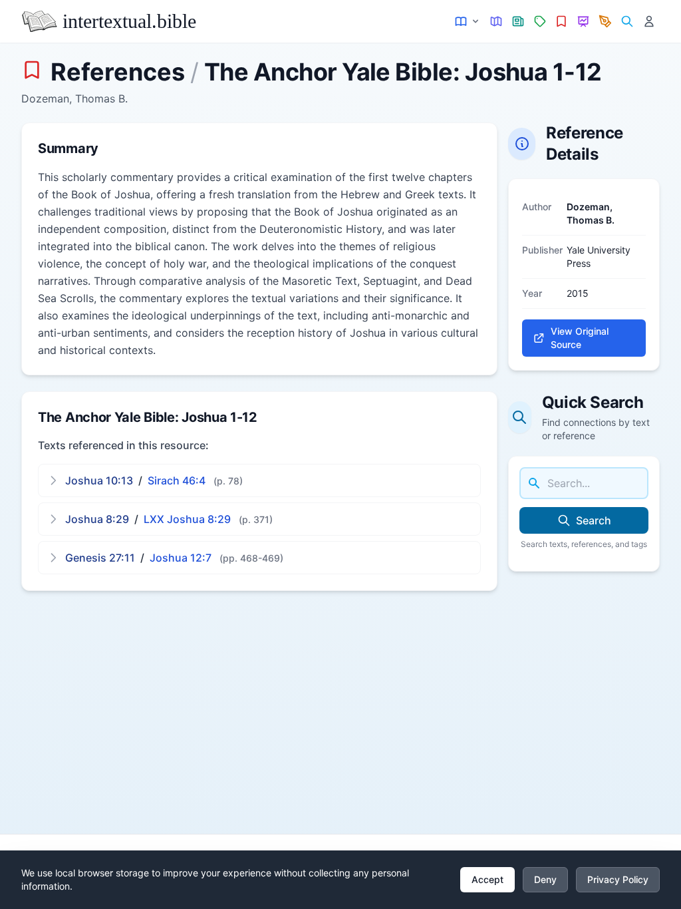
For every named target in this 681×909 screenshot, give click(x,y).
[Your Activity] (649, 22)
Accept (487, 879)
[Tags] (540, 22)
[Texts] (467, 22)
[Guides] (496, 22)
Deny (545, 879)
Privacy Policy (617, 879)
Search (593, 520)
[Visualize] (584, 22)
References (118, 72)
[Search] (627, 22)
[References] (562, 22)
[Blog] (605, 22)
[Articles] (518, 22)
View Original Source (580, 337)
